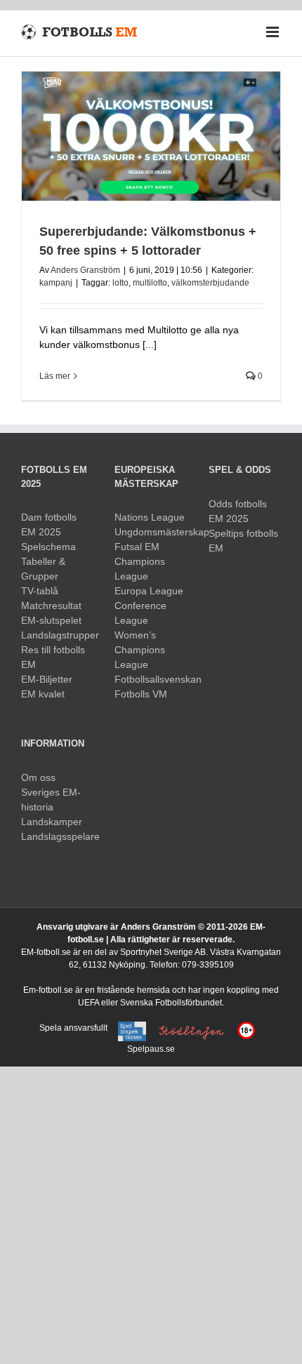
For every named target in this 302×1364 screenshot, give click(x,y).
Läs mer (54, 376)
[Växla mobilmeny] (273, 32)
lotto (120, 283)
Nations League (149, 517)
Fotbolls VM (140, 694)
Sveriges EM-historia (51, 800)
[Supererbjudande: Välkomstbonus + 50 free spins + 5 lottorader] (151, 136)
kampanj (55, 283)
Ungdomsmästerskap (150, 531)
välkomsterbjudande (210, 283)
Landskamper (51, 821)
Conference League (140, 613)
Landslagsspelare (57, 836)
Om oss (38, 777)
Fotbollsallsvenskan (150, 679)
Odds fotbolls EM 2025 (238, 511)
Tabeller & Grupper (43, 569)
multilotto (150, 283)
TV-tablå (39, 590)
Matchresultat (51, 605)
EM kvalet (43, 694)
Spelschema (48, 546)
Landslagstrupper (57, 635)
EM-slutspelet (51, 620)
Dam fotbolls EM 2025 (49, 524)
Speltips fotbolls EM (243, 541)
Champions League (139, 569)
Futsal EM (136, 546)
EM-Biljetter (46, 679)
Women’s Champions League (139, 649)
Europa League (148, 590)
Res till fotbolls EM (53, 657)
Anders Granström (85, 270)
